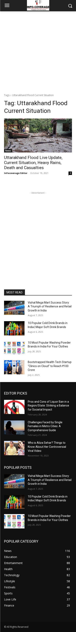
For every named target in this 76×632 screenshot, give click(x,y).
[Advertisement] (38, 51)
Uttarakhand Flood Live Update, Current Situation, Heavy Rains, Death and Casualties (33, 162)
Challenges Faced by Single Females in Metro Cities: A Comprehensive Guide (45, 426)
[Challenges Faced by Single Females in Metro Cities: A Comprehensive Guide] (14, 427)
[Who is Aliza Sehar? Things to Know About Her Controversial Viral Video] (14, 448)
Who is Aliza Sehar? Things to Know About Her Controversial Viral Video (47, 446)
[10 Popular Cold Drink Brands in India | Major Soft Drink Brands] (14, 328)
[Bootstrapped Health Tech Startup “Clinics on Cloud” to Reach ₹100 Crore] (14, 367)
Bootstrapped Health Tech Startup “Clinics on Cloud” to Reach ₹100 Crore (50, 366)
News (8, 150)
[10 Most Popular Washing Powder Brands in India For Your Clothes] (14, 348)
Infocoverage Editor (15, 173)
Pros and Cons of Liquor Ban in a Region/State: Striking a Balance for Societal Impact (48, 405)
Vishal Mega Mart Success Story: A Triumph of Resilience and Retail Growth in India (50, 306)
